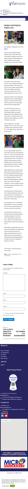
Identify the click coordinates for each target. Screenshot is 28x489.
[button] (14, 17)
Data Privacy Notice (14, 370)
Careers (2, 364)
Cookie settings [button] (5, 486)
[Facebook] (2, 415)
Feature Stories (7, 255)
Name (4, 293)
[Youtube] (6, 415)
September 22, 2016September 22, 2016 (13, 254)
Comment (5, 273)
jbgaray (6, 48)
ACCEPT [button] (12, 485)
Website (5, 306)
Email (5, 300)
